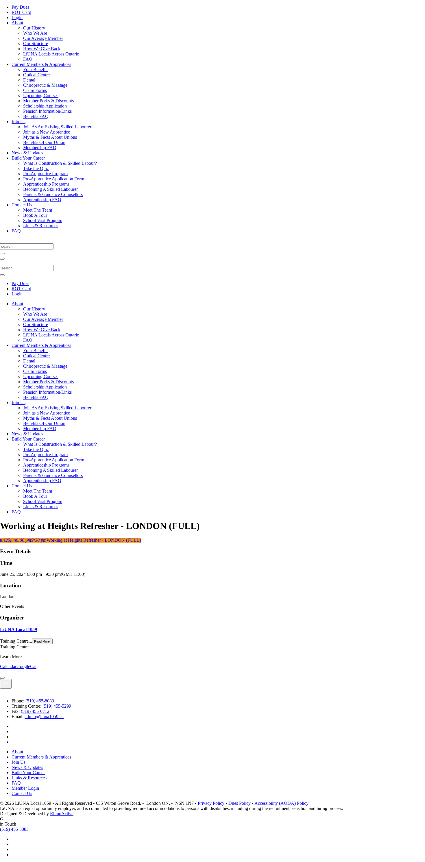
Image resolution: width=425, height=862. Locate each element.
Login (17, 17)
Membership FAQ (39, 147)
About (17, 22)
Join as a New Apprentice (46, 132)
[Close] (2, 678)
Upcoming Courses (40, 95)
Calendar (8, 666)
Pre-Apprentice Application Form (53, 178)
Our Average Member (43, 38)
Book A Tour (35, 215)
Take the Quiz (36, 168)
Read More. (42, 641)
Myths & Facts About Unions (50, 137)
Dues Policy (240, 803)
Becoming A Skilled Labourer (50, 189)
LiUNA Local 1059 (18, 629)
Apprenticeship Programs (46, 184)
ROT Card (21, 12)
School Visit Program (42, 220)
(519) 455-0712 (35, 711)
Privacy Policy (212, 803)
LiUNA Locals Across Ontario (51, 53)
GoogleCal (26, 666)
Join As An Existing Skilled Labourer (57, 126)
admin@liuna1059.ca (44, 716)
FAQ (27, 59)
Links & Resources (40, 225)
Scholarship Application (45, 105)
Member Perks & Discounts (48, 100)
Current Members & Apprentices (41, 64)
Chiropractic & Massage (45, 85)
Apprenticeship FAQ (42, 199)
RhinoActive (61, 813)
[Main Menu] (2, 259)
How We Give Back (41, 48)
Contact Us (22, 204)
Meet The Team (37, 210)
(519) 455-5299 (56, 706)
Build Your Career (28, 158)
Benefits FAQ (36, 116)
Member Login (25, 788)
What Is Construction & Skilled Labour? (60, 163)
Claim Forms (35, 90)
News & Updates (27, 152)
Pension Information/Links (47, 111)
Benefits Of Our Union (44, 142)
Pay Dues (20, 7)
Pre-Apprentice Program (45, 173)
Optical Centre (36, 74)
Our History (34, 27)
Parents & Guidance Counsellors (53, 194)
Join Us (18, 121)
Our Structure (35, 43)
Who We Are (35, 33)
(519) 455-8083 (39, 700)
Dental (29, 79)
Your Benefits (35, 69)
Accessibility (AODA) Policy (281, 803)
